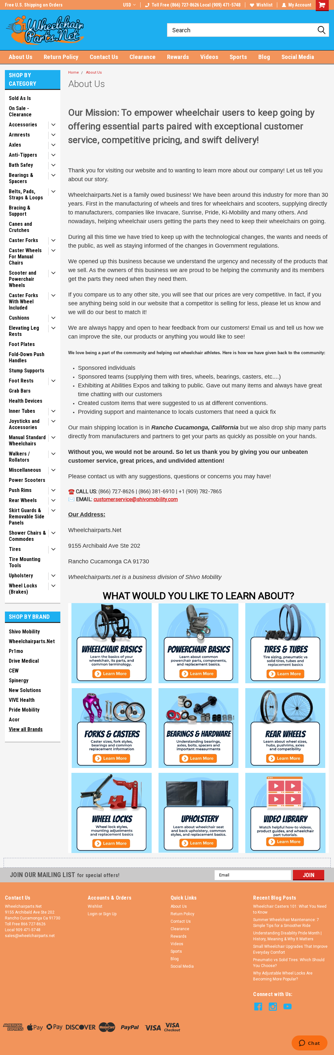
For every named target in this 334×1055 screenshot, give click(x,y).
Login (93, 914)
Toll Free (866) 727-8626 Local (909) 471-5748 (196, 4)
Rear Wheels (23, 500)
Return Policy (61, 57)
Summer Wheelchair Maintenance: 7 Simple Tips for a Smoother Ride (286, 923)
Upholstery (21, 575)
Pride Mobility (24, 710)
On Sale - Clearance (20, 111)
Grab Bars (20, 391)
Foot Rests (21, 381)
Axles (15, 145)
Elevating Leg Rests (24, 331)
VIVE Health (22, 700)
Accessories (23, 125)
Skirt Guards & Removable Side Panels (26, 516)
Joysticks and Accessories (24, 424)
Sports (238, 57)
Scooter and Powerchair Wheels (22, 279)
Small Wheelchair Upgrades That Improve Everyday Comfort (290, 949)
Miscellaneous (25, 470)
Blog (264, 57)
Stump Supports (26, 371)
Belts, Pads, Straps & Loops (26, 194)
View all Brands (26, 729)
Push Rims (20, 490)
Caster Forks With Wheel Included (23, 301)
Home (73, 72)
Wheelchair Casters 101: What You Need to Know (289, 909)
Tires (15, 549)
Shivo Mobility (24, 632)
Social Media (297, 57)
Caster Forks (23, 240)
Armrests (19, 135)
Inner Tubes (22, 411)
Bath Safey (21, 165)
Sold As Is (20, 98)
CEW (14, 671)
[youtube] (287, 1007)
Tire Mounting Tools (24, 562)
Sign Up (109, 914)
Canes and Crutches (20, 227)
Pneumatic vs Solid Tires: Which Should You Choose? (289, 963)
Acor (14, 719)
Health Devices (25, 401)
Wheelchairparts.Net (32, 641)
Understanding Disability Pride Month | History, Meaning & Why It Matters (287, 936)
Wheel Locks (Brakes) (23, 589)
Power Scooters (27, 480)
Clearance (142, 57)
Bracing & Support (19, 211)
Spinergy (18, 680)
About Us (20, 57)
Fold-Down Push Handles (26, 357)
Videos (209, 57)
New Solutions (25, 690)
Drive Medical (24, 661)
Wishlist (264, 4)
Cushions (19, 318)
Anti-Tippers (23, 155)
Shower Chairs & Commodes (27, 536)
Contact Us (104, 57)
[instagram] (273, 1007)
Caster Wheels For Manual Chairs (25, 256)
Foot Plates (22, 344)
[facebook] (258, 1007)
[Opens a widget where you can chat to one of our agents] (309, 1043)
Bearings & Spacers (21, 178)
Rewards (178, 57)
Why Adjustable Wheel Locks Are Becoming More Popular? (282, 976)
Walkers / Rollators (19, 457)
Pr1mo (16, 651)
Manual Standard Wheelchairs (27, 440)
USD (127, 4)
